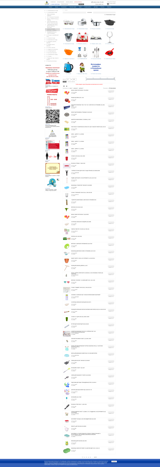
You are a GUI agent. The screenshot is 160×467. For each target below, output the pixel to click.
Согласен (114, 461)
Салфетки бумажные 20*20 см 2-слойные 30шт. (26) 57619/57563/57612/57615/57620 (83, 332)
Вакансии (109, 6)
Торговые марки (73, 6)
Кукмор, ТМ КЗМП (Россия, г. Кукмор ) (52, 30)
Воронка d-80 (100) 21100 (77, 207)
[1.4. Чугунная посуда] (110, 22)
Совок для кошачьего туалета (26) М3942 (81, 375)
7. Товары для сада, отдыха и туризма (52, 58)
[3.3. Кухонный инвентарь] (96, 52)
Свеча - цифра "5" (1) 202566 (77, 134)
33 (94, 457)
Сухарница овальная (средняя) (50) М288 (81, 221)
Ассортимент (64, 6)
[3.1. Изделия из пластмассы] (68, 52)
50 (109, 88)
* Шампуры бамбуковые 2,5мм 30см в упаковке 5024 (83, 199)
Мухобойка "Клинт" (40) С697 (78, 367)
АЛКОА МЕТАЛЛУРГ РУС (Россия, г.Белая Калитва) (52, 22)
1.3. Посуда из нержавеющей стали (52, 36)
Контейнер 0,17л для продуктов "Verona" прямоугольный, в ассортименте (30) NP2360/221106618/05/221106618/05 (85, 434)
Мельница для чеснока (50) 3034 (79, 440)
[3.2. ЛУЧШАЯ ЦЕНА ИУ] (82, 52)
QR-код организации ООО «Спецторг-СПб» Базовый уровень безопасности (52, 126)
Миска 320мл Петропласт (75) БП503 (79, 90)
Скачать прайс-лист (99, 4)
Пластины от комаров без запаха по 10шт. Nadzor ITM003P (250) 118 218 (88, 126)
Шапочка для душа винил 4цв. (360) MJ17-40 (81, 389)
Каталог (56, 6)
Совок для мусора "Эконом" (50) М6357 (80, 360)
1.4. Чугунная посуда (50, 38)
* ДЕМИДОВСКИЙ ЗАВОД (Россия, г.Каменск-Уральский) (52, 26)
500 (115, 88)
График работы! (48, 107)
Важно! (46, 161)
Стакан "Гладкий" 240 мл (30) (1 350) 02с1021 (81, 287)
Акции (80, 6)
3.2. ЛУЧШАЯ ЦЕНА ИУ (51, 51)
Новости (48, 65)
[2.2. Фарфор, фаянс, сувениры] (96, 37)
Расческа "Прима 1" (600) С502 (78, 163)
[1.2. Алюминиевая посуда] (82, 22)
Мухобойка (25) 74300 (76, 397)
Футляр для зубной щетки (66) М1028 (80, 323)
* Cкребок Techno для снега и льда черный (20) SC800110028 (85, 170)
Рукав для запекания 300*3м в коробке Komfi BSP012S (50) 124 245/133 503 (88, 309)
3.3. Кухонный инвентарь (51, 52)
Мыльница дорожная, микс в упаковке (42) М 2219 (83, 250)
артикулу (81, 88)
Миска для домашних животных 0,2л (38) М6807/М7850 (84, 353)
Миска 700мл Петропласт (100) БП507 (80, 214)
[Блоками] (66, 86)
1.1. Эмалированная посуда (52, 10)
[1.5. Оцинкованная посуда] (68, 37)
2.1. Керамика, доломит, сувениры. (51, 42)
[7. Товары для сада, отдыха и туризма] (82, 67)
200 (113, 88)
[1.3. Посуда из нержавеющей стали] (96, 22)
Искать (80, 4)
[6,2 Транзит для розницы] (96, 67)
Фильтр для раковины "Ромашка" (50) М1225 (81, 112)
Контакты (102, 6)
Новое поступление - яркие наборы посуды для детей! (51, 190)
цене (71, 88)
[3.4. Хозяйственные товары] (110, 52)
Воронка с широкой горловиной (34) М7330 (81, 243)
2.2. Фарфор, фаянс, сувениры (50, 45)
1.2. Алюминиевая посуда (51, 12)
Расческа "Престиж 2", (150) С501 (79, 404)
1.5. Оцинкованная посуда (51, 39)
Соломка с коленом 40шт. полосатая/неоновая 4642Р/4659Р (85, 294)
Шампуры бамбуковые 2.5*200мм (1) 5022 (81, 119)
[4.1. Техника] (68, 67)
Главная (50, 6)
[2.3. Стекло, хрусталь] (110, 37)
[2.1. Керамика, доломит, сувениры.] (82, 37)
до (71, 79)
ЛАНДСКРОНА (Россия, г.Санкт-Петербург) (52, 33)
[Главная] (63, 9)
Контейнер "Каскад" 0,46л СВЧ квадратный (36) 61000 (83, 418)
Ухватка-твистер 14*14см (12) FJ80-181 (80, 229)
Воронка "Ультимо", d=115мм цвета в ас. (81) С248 (83, 280)
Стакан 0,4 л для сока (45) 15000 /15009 (80, 316)
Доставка (96, 6)
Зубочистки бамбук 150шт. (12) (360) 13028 (81, 338)
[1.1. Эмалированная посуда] (68, 22)
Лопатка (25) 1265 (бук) (76, 236)
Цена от (64, 79)
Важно (46, 151)
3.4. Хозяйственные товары (52, 54)
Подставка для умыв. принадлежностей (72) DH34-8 (83, 382)
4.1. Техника (48, 56)
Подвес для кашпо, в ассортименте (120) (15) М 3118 (83, 177)
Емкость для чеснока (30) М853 (78, 426)
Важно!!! (47, 138)
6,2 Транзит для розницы (51, 60)
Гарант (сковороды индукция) (51, 15)
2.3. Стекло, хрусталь (50, 47)
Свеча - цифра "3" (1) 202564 (77, 141)
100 (111, 88)
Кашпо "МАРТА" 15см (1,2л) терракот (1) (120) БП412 (83, 258)
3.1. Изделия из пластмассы (52, 49)
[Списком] (64, 86)
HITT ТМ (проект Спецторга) (53, 17)
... (92, 457)
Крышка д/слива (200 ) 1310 (77, 97)
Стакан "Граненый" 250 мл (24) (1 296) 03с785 (81, 192)
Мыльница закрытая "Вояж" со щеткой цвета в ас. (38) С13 (85, 448)
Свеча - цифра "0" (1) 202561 (77, 148)
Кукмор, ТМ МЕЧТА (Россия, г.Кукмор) (53, 19)
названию (75, 88)
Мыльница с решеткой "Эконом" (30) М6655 (81, 185)
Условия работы (87, 6)
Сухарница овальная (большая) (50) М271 (81, 302)
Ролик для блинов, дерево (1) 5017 (79, 265)
